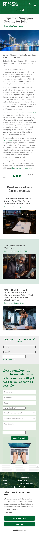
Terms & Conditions (25, 483)
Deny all (19, 524)
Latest (5, 483)
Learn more (8, 512)
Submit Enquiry (19, 438)
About (5, 480)
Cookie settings (19, 530)
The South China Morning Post (24, 113)
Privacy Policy (23, 480)
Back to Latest (30, 175)
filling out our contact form (21, 168)
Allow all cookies (19, 518)
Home (5, 477)
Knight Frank (7, 140)
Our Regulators (24, 477)
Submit (9, 359)
